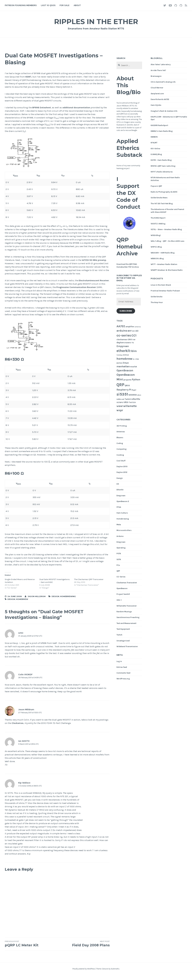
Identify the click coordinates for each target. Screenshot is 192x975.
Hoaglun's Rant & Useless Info (164, 111)
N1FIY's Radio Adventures (162, 172)
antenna (138, 327)
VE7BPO (120, 402)
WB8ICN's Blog (157, 258)
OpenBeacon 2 (123, 501)
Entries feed (122, 667)
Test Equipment (123, 629)
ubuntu (135, 399)
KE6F (28, 76)
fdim (134, 351)
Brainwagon (156, 76)
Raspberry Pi (124, 389)
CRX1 (130, 339)
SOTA (119, 559)
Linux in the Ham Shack (161, 285)
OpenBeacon (125, 370)
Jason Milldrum (37, 596)
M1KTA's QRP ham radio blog (163, 166)
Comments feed (123, 673)
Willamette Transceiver (127, 606)
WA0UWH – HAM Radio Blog (163, 253)
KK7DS (119, 363)
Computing (122, 449)
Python (136, 379)
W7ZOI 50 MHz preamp (94, 260)
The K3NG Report (158, 218)
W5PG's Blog (156, 247)
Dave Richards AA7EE (160, 99)
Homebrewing (68, 596)
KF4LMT (154, 143)
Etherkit (120, 490)
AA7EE (121, 326)
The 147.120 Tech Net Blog (162, 203)
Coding (120, 443)
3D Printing (122, 426)
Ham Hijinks (156, 105)
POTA (119, 553)
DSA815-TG (129, 343)
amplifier (130, 326)
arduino (122, 330)
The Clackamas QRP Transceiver (88, 579)
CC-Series (121, 577)
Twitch (128, 399)
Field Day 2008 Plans (91, 943)
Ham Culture (122, 513)
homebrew (22, 599)
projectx (127, 380)
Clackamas (17, 723)
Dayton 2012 (122, 472)
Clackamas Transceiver (127, 583)
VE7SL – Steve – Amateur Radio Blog (166, 229)
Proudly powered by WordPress (83, 969)
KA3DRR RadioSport (159, 125)
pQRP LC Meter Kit (21, 943)
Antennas (121, 432)
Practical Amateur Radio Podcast (165, 291)
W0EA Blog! (156, 235)
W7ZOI (133, 402)
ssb (122, 399)
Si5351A (132, 395)
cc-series (124, 335)
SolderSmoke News (159, 198)
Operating (121, 548)
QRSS (127, 385)
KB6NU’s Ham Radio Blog (162, 131)
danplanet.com (157, 94)
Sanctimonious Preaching (128, 617)
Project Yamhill (123, 594)
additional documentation (76, 107)
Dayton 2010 (122, 466)
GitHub (126, 355)
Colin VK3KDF (25, 674)
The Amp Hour (157, 302)
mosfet (133, 366)
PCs (118, 565)
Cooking (120, 455)
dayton (120, 342)
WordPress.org (123, 679)
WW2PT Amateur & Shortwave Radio (167, 270)
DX (118, 484)
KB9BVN (154, 137)
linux (126, 363)
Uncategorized (123, 641)
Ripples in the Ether (96, 21)
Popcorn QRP (156, 186)
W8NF (120, 406)
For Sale (64, 5)
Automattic (115, 969)
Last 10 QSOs (48, 5)
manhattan (123, 366)
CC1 (133, 335)
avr (130, 330)
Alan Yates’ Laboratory (161, 64)
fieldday (119, 355)
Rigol (134, 390)
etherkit (123, 351)
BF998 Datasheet (41, 107)
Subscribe (125, 311)
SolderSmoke (156, 297)
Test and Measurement (126, 623)
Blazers (120, 437)
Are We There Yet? (158, 70)
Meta (119, 524)
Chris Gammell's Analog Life (163, 82)
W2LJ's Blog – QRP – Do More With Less (167, 241)
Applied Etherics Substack (129, 148)
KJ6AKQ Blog (156, 154)
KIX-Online (155, 149)
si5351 (122, 394)
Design (55, 596)
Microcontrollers (124, 530)
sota (119, 399)
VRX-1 (127, 402)
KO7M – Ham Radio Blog (161, 160)
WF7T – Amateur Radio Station (164, 264)
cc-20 (135, 331)
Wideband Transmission (127, 646)
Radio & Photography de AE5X (164, 192)
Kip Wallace (24, 782)
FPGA (119, 507)
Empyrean (123, 346)
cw (134, 339)
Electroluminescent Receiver (94, 280)
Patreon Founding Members (21, 5)
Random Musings (124, 612)
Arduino (120, 536)
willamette (130, 406)
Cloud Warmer (157, 88)
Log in (119, 661)
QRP (120, 384)
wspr (120, 410)
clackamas (122, 339)
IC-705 (136, 359)
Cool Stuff (121, 461)
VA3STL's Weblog (158, 224)
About (77, 5)
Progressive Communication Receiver (76, 287)
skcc (139, 395)
